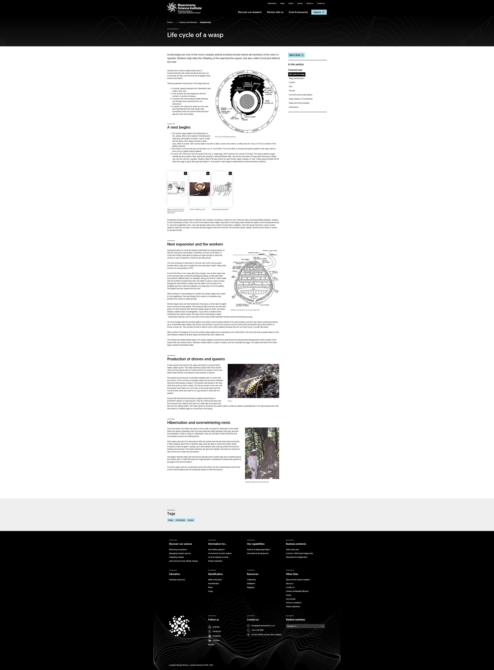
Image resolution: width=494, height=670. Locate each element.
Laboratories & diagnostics (296, 557)
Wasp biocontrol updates (299, 103)
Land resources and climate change (183, 561)
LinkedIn (216, 627)
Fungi (210, 591)
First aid (292, 90)
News (282, 3)
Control (292, 82)
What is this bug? (215, 579)
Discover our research (250, 12)
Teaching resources (177, 579)
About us (310, 3)
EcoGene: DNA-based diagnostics (299, 553)
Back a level (294, 55)
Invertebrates (180, 520)
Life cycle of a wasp (297, 74)
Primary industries (215, 561)
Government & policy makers (220, 553)
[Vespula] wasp (295, 70)
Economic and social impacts (300, 95)
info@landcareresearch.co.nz (263, 625)
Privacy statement (293, 606)
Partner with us (275, 12)
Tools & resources (298, 12)
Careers (300, 3)
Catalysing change (176, 557)
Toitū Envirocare (292, 549)
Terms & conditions (293, 603)
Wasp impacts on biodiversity (301, 99)
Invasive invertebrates (188, 22)
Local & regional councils (218, 557)
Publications (272, 3)
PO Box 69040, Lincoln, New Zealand (266, 634)
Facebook (217, 631)
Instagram (217, 636)
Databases (251, 583)
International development (257, 553)
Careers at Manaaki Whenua (297, 591)
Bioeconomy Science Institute (298, 579)
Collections (251, 579)
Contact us (321, 3)
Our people (290, 599)
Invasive (190, 520)
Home (169, 22)
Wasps (170, 520)
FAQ (290, 86)
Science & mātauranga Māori (258, 549)
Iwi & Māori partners (216, 549)
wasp (205, 22)
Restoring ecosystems (178, 549)
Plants (210, 587)
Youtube (216, 640)
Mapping (250, 587)
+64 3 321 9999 (258, 630)
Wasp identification (296, 78)
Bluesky (211, 644)
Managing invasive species (180, 553)
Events (291, 3)
